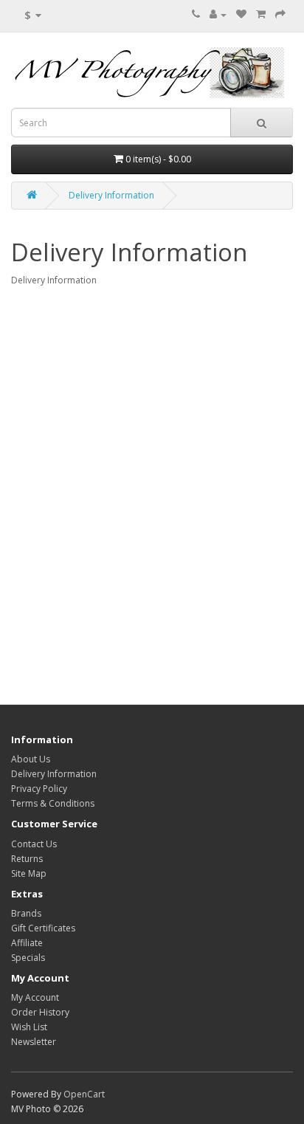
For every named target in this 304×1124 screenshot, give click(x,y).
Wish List (29, 1027)
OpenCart (84, 1094)
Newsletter (33, 1041)
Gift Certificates (43, 928)
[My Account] (218, 14)
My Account (35, 997)
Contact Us (34, 844)
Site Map (28, 873)
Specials (28, 957)
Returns (27, 858)
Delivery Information (111, 195)
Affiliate (27, 943)
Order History (40, 1012)
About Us (30, 759)
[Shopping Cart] (261, 14)
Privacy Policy (39, 788)
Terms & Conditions (52, 803)
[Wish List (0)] (241, 14)
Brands (26, 913)
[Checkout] (280, 14)
